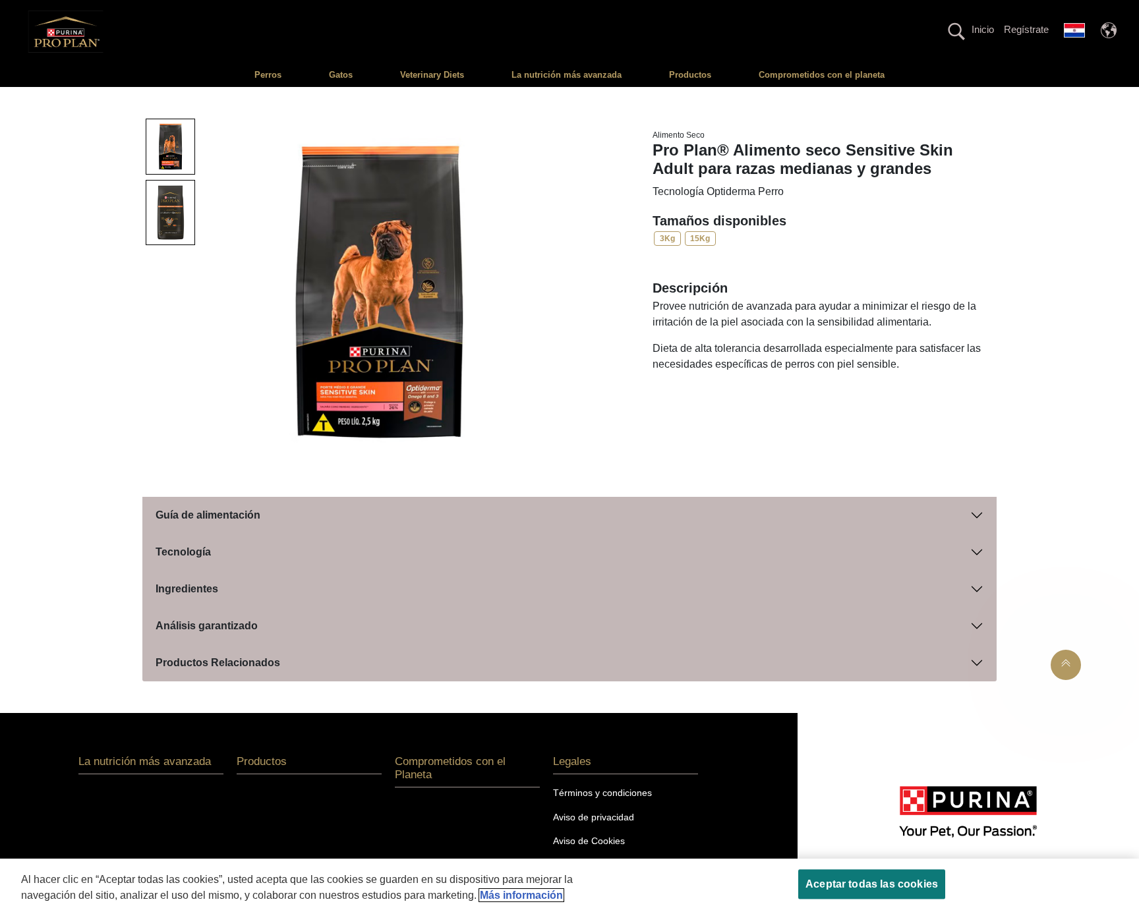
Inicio (983, 29)
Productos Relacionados (218, 662)
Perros (267, 75)
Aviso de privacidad (593, 817)
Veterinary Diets (432, 75)
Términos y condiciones (602, 792)
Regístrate (1026, 29)
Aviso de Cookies (589, 841)
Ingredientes (187, 588)
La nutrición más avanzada (566, 75)
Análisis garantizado (207, 625)
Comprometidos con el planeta (822, 75)
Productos (690, 75)
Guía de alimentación (208, 515)
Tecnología (183, 551)
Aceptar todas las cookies (871, 884)
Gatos (341, 75)
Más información (521, 895)
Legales (572, 761)
